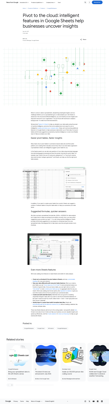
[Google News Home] (12, 2)
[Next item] (12, 385)
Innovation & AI (23, 2)
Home (24, 8)
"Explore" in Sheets (43, 124)
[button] (97, 2)
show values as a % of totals (52, 285)
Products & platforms (36, 2)
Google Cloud (40, 328)
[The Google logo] (8, 401)
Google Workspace (52, 8)
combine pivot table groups (52, 289)
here (75, 310)
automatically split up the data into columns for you (46, 304)
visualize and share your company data (47, 128)
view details (36, 289)
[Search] (85, 2)
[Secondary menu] (89, 2)
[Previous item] (8, 385)
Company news (50, 2)
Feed (59, 2)
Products (42, 8)
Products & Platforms (33, 8)
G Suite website (51, 314)
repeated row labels (65, 291)
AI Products (51, 328)
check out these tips (63, 314)
